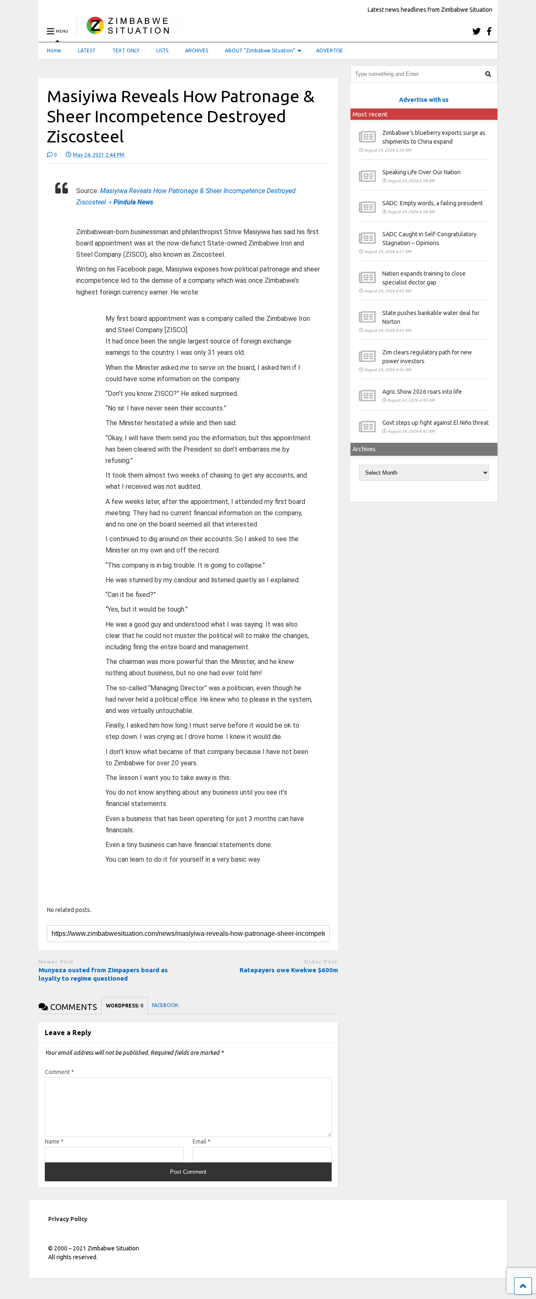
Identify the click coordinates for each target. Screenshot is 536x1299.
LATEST (86, 50)
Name (54, 1141)
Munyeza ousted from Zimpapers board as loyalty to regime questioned (103, 974)
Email (202, 1141)
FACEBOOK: (166, 1005)
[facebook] (489, 31)
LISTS (162, 50)
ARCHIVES (196, 50)
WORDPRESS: (124, 1005)
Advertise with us (423, 99)
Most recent (370, 114)
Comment (59, 1072)
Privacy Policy (68, 1219)
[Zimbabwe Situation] (130, 31)
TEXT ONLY (125, 50)
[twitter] (476, 31)
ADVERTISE (329, 50)
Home (54, 50)
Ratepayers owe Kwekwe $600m (289, 970)
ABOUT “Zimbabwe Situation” (260, 50)
